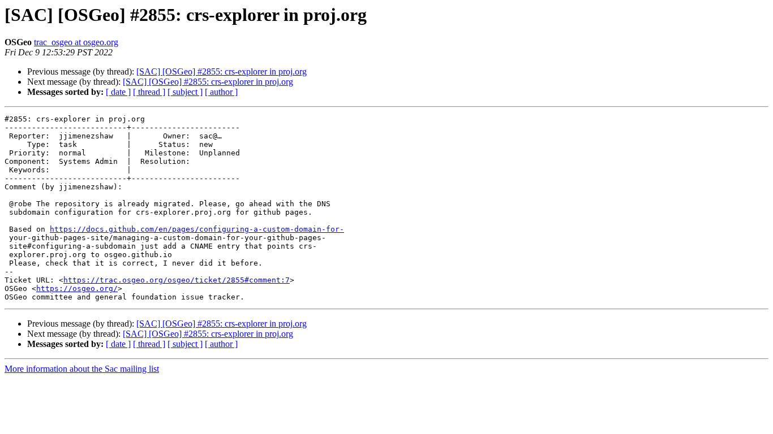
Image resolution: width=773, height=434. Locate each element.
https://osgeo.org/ (77, 288)
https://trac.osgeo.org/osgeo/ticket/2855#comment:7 (176, 280)
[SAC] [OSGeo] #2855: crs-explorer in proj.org (221, 71)
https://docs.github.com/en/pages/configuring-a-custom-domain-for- (197, 229)
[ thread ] (149, 92)
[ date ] (118, 92)
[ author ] (221, 92)
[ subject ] (185, 92)
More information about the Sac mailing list (82, 369)
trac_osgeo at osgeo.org (76, 42)
